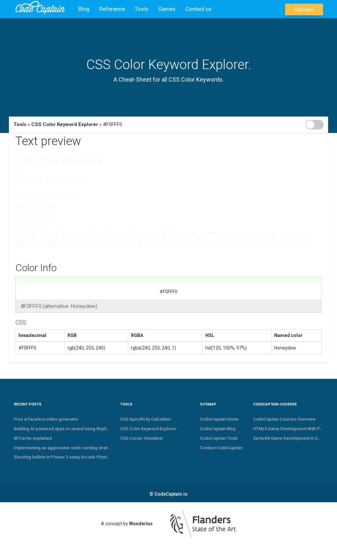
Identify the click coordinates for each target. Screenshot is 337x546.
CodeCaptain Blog (218, 428)
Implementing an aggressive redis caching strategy (62, 447)
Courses (304, 9)
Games (166, 9)
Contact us (198, 9)
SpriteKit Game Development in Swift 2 (288, 438)
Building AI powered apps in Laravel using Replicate (62, 428)
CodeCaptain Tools (219, 438)
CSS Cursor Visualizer (141, 438)
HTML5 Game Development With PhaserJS (288, 428)
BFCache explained (33, 438)
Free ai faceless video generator (46, 419)
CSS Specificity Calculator (145, 419)
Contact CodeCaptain (221, 447)
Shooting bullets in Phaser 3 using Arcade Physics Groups (62, 457)
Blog (84, 9)
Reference (112, 9)
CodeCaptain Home (219, 419)
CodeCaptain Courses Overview (284, 419)
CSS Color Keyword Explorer (64, 124)
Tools (141, 9)
